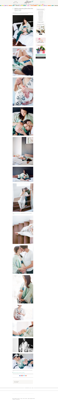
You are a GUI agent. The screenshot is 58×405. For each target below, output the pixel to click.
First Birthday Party (40, 16)
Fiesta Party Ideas (41, 17)
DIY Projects (36, 4)
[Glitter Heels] (38, 31)
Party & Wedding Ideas (24, 4)
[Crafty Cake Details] (38, 27)
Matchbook (40, 4)
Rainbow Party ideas (40, 13)
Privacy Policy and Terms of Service (41, 59)
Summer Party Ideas (40, 11)
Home (13, 398)
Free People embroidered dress (17, 213)
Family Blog (19, 4)
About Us (18, 398)
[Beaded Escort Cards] (43, 27)
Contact (21, 398)
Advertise (15, 398)
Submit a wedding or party (31, 398)
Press (24, 398)
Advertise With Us (40, 57)
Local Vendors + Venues (31, 4)
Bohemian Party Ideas (40, 12)
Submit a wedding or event (42, 1)
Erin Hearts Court (18, 12)
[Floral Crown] (43, 31)
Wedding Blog (15, 4)
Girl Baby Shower (41, 20)
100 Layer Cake (29, 2)
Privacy (26, 398)
